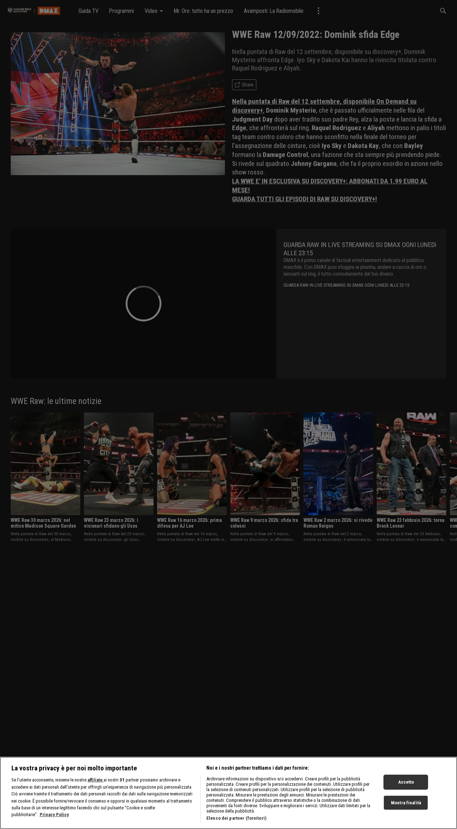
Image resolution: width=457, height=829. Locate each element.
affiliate (95, 780)
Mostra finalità (406, 802)
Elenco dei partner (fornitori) (236, 818)
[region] (228, 793)
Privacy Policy (54, 815)
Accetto (406, 782)
